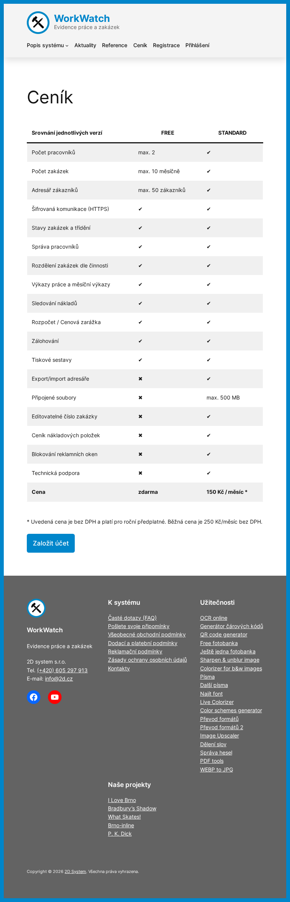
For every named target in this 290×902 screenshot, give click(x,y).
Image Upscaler (219, 735)
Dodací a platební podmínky (142, 643)
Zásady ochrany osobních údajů (147, 659)
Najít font (211, 693)
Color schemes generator (231, 710)
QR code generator (223, 634)
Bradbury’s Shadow (132, 808)
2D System (75, 871)
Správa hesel (216, 752)
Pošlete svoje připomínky (139, 626)
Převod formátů (219, 719)
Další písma (214, 685)
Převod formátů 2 (221, 727)
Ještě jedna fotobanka (228, 651)
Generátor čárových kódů (231, 626)
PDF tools (212, 761)
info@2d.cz (59, 678)
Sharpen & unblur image (229, 659)
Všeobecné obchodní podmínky (147, 634)
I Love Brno (122, 800)
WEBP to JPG (216, 769)
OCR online (213, 618)
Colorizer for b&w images (231, 668)
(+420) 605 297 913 (62, 670)
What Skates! (124, 816)
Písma (207, 676)
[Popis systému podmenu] (67, 45)
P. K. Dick (120, 833)
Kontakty (119, 668)
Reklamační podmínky (135, 651)
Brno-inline (121, 825)
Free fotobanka (219, 643)
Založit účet (51, 543)
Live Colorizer (217, 702)
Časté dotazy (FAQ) (132, 618)
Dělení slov (213, 744)
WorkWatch (82, 18)
